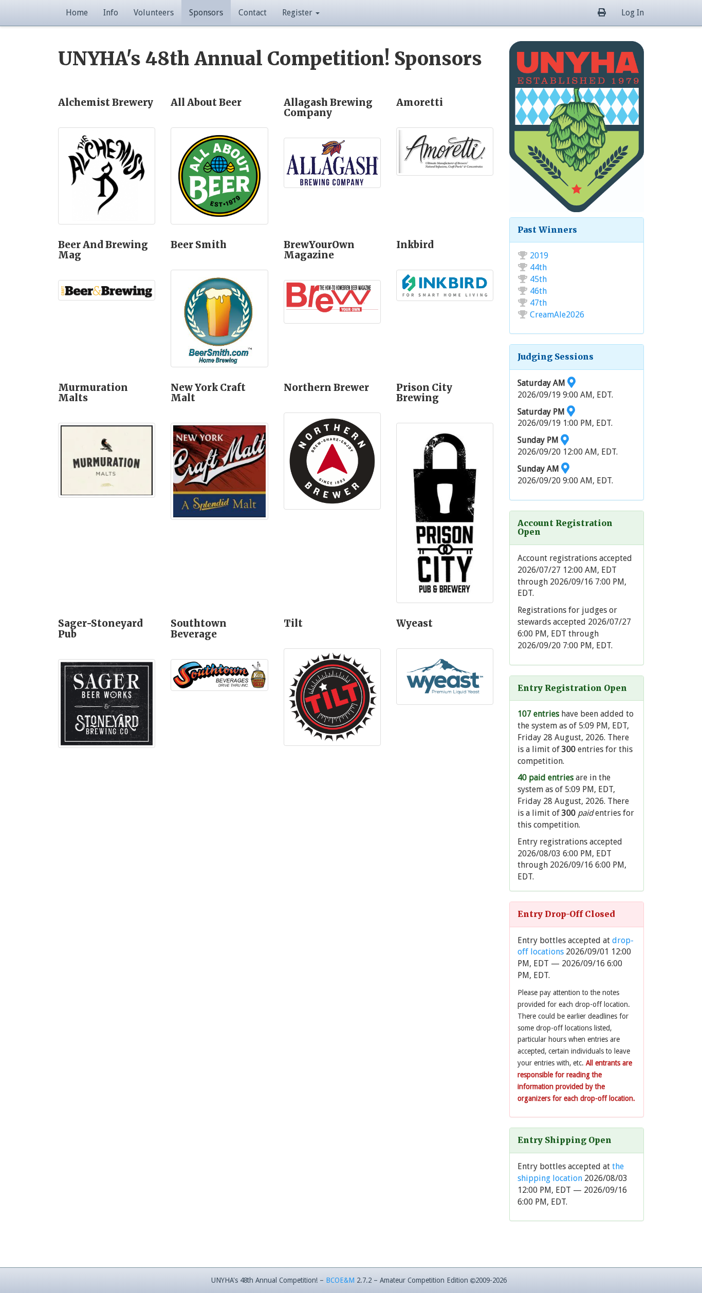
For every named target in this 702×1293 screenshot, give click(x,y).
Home (77, 12)
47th (538, 303)
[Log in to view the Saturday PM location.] (571, 412)
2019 (539, 255)
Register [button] (298, 12)
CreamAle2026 (557, 315)
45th (538, 279)
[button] (602, 13)
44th (538, 267)
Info (110, 12)
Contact (252, 12)
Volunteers (154, 12)
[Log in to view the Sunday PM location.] (565, 440)
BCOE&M (340, 1280)
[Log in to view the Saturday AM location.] (571, 383)
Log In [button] (632, 12)
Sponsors (206, 12)
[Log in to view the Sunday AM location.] (565, 469)
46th (538, 291)
